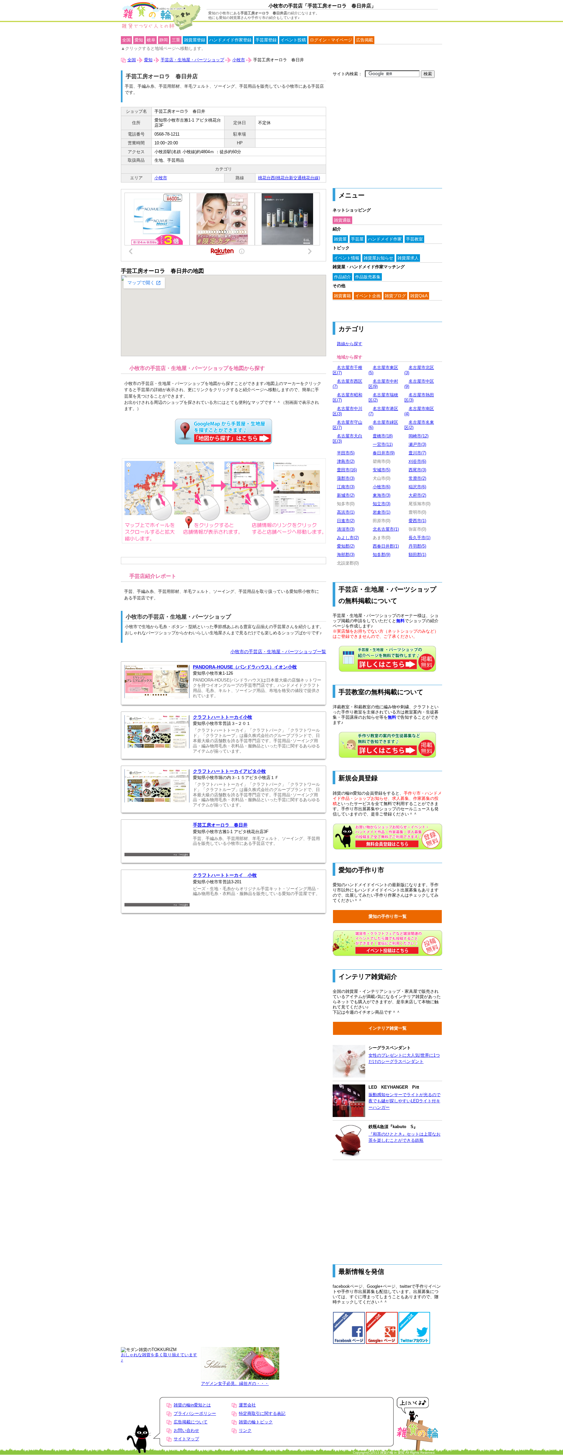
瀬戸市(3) (417, 444)
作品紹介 (342, 276)
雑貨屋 (340, 239)
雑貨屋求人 (408, 258)
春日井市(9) (384, 452)
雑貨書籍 (342, 295)
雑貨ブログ (395, 295)
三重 (176, 39)
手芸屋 (357, 239)
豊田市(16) (347, 469)
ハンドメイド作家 (385, 239)
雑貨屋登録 (194, 39)
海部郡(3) (345, 554)
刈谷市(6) (417, 461)
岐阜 (151, 39)
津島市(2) (345, 461)
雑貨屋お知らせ (378, 258)
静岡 (163, 39)
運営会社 (247, 1405)
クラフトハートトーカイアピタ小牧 (229, 771)
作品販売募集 (368, 276)
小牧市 (160, 177)
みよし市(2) (348, 537)
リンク (245, 1430)
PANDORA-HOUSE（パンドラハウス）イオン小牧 (245, 667)
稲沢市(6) (417, 486)
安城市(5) (381, 469)
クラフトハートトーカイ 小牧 (225, 875)
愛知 (139, 39)
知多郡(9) (381, 554)
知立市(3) (381, 503)
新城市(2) (345, 495)
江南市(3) (345, 486)
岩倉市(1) (381, 512)
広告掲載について (191, 1421)
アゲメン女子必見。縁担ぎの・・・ (235, 1383)
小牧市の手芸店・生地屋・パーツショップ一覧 (278, 651)
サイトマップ (186, 1438)
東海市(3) (381, 495)
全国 (126, 39)
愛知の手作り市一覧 (387, 916)
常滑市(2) (417, 478)
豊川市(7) (417, 452)
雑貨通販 (342, 220)
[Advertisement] (387, 129)
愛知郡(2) (345, 546)
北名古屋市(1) (386, 529)
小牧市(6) (381, 486)
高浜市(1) (345, 512)
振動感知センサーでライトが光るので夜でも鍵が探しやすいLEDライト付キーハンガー (404, 1101)
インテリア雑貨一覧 (387, 1028)
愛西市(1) (417, 520)
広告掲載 (364, 39)
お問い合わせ (186, 1430)
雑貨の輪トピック (256, 1421)
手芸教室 (414, 239)
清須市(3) (345, 529)
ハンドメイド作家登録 (230, 39)
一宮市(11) (383, 444)
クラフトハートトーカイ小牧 (222, 717)
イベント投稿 (293, 39)
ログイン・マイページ (331, 39)
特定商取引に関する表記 (262, 1413)
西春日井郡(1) (386, 546)
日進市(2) (345, 520)
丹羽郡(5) (417, 546)
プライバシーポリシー (195, 1413)
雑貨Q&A (419, 295)
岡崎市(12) (418, 436)
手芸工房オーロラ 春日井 (220, 825)
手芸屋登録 (266, 39)
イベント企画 (368, 295)
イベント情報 (346, 258)
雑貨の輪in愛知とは (192, 1405)
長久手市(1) (419, 537)
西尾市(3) (417, 469)
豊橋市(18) (383, 436)
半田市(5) (345, 452)
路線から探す (349, 343)
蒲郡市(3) (345, 478)
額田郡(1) (417, 554)
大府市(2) (417, 495)
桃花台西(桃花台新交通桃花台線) (289, 177)
